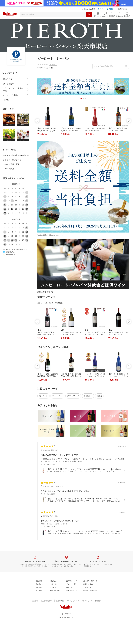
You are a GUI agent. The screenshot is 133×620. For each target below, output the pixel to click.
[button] (124, 9)
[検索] (89, 14)
